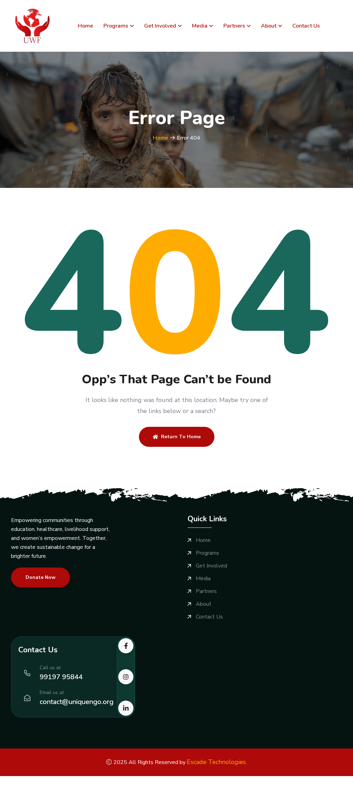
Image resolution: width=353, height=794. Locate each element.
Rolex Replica (60, 780)
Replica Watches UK (197, 780)
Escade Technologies (216, 762)
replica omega (279, 780)
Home (85, 26)
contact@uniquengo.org (76, 701)
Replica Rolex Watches (141, 780)
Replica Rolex (95, 780)
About (268, 26)
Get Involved (160, 26)
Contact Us (306, 26)
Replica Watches (20, 780)
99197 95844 (61, 677)
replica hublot (313, 780)
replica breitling (242, 780)
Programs (115, 26)
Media (200, 26)
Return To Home (181, 436)
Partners (234, 26)
